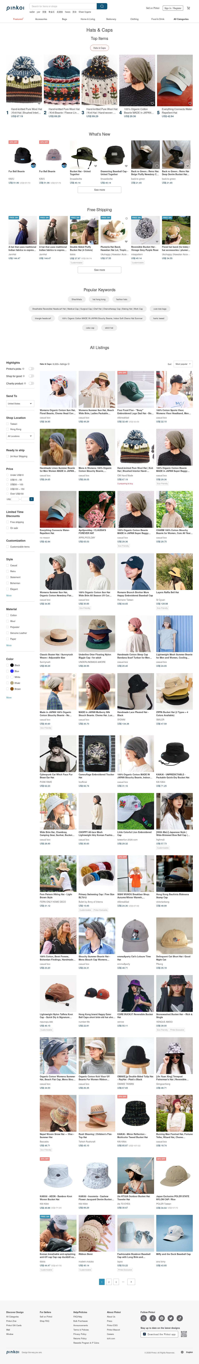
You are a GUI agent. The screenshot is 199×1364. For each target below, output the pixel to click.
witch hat (109, 327)
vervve (120, 1021)
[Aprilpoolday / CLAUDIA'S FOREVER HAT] (97, 509)
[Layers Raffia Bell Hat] (174, 571)
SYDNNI (121, 719)
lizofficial (83, 781)
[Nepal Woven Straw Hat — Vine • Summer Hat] (58, 1113)
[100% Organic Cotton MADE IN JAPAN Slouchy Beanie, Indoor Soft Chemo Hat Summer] (135, 753)
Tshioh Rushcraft (87, 1141)
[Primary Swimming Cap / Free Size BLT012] (97, 873)
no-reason (45, 537)
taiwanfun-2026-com (127, 839)
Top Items (99, 38)
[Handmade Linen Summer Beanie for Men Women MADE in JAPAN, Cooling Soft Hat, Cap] (58, 447)
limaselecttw (76, 178)
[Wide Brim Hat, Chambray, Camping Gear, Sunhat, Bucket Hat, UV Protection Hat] (58, 811)
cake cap (90, 327)
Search (102, 6)
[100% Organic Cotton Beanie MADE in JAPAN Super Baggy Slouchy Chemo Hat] (137, 80)
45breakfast (123, 417)
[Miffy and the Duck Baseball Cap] (174, 1233)
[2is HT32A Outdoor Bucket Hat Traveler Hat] (135, 1175)
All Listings (99, 347)
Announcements (80, 1325)
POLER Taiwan (163, 1203)
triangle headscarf (43, 318)
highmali (160, 839)
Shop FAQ (44, 1321)
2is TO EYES (123, 1203)
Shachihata (77, 299)
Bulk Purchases (80, 1321)
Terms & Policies (81, 1330)
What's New (99, 134)
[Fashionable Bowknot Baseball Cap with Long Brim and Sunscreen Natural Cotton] (135, 1233)
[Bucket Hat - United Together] (84, 154)
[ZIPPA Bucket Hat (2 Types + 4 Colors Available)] (174, 691)
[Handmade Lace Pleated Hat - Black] (135, 691)
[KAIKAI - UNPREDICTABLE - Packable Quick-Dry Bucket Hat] (174, 753)
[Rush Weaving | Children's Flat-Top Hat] (97, 1113)
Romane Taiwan (125, 599)
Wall (8, 1330)
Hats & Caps (99, 47)
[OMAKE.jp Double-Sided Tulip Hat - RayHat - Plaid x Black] (135, 1055)
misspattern (137, 254)
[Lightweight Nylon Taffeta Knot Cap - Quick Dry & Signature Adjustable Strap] (58, 993)
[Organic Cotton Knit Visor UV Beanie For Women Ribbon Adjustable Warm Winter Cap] (97, 1055)
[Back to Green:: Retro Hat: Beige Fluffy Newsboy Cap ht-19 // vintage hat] (145, 154)
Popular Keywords (100, 289)
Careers (110, 1334)
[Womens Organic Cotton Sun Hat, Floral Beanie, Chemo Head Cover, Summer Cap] (58, 389)
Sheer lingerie (85, 11)
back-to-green (138, 178)
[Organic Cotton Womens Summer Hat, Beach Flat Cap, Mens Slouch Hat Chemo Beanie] (58, 1055)
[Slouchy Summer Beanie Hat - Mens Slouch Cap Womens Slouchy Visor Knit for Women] (97, 935)
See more (99, 189)
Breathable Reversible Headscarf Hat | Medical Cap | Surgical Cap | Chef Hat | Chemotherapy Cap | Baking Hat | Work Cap (87, 308)
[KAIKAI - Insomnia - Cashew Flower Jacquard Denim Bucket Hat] (97, 1175)
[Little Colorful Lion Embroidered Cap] (135, 811)
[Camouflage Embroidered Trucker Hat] (97, 753)
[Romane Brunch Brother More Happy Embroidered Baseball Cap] (135, 571)
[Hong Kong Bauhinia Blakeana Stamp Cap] (174, 873)
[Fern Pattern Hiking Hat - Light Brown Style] (58, 873)
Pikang (159, 963)
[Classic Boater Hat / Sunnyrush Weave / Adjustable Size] (58, 633)
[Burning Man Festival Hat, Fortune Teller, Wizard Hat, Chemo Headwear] (174, 1113)
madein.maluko (86, 1261)
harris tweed (158, 318)
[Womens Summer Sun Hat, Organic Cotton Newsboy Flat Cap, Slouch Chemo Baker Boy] (58, 571)
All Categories (12, 1317)
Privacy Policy (79, 1334)
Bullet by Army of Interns (91, 901)
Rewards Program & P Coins (86, 1343)
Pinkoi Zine (11, 1321)
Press (109, 1321)
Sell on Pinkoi (152, 8)
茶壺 (74, 11)
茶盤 (44, 11)
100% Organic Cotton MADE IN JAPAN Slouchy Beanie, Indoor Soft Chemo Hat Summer (102, 318)
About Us (111, 1317)
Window (9, 1334)
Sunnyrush (45, 661)
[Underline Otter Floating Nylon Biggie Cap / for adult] (97, 633)
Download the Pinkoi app (161, 1334)
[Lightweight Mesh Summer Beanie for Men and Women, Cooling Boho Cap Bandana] (174, 633)
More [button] (9, 595)
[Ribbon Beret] (97, 1233)
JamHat (12, 254)
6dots (72, 254)
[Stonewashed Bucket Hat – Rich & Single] (174, 993)
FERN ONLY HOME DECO (53, 901)
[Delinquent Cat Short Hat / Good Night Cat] (174, 935)
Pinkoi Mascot (113, 1330)
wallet (32, 11)
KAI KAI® (160, 781)
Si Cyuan (160, 599)
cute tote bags (160, 308)
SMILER (160, 719)
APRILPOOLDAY (87, 537)
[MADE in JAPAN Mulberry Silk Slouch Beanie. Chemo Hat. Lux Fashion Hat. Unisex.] (97, 691)
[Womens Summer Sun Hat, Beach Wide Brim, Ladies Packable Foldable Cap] (97, 389)
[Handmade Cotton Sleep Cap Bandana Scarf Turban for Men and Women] (135, 633)
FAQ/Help (77, 1317)
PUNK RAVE (46, 781)
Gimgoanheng (163, 1083)
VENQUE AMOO (164, 1021)
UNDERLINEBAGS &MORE (92, 661)
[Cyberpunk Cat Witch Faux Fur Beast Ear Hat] (58, 753)
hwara (67, 11)
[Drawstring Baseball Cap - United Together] (115, 154)
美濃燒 (60, 11)
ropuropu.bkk (46, 1021)
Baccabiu (44, 1141)
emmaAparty (123, 963)
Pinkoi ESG (112, 1325)
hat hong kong (99, 299)
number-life (84, 1021)
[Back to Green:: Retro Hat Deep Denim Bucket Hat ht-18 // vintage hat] (176, 154)
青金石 (52, 11)
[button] (31, 499)
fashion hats (121, 299)
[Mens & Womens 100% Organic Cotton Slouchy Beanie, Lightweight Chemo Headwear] (97, 447)
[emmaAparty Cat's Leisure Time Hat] (135, 935)
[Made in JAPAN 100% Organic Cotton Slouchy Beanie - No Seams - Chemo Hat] (58, 691)
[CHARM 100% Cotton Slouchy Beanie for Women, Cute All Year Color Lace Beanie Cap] (174, 509)
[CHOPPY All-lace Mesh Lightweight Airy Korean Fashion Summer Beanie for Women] (97, 811)
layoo (120, 1261)
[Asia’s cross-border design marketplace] (15, 8)
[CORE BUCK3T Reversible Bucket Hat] (135, 993)
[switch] (20, 369)
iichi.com (111, 1338)
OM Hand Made (125, 475)
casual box (45, 417)
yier (38, 11)
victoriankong (162, 901)
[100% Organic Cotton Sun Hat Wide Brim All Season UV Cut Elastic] (97, 571)
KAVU (11, 178)
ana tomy (160, 1261)
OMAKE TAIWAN (125, 1083)
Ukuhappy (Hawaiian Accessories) (117, 254)
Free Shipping (99, 209)
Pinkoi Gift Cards (14, 1325)
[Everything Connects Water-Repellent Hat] (175, 80)
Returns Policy (80, 1338)
